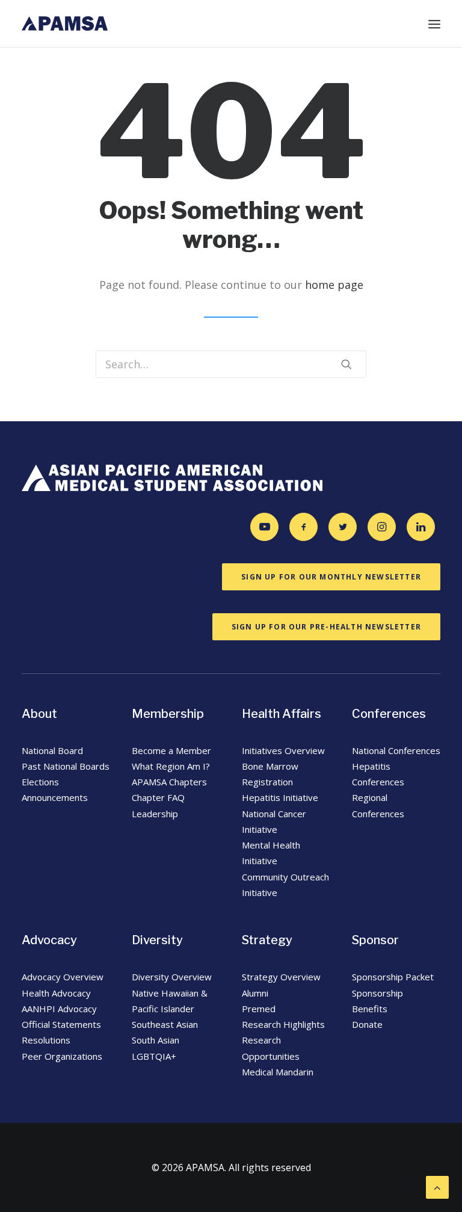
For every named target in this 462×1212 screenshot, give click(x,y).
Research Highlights (283, 1024)
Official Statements (61, 1024)
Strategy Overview (281, 977)
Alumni (255, 993)
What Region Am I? (171, 766)
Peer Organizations (62, 1056)
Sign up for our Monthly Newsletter (331, 577)
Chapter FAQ (158, 797)
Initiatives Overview (283, 750)
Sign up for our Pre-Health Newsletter (326, 627)
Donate (367, 1024)
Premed (259, 1009)
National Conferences (396, 750)
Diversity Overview (172, 977)
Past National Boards (65, 766)
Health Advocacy (56, 993)
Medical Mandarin (277, 1072)
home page (334, 284)
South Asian (155, 1040)
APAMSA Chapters (170, 782)
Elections (40, 782)
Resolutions (46, 1040)
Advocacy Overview (62, 977)
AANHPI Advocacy (59, 1009)
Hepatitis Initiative (280, 797)
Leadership (155, 814)
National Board (52, 750)
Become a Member (171, 750)
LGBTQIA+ (154, 1056)
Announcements (55, 797)
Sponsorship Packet (393, 977)
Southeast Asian (165, 1024)
